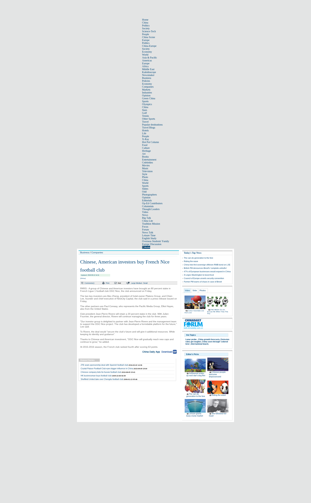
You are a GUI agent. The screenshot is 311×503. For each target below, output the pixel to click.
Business (146, 78)
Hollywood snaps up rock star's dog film (195, 374)
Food (144, 145)
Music (145, 168)
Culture (146, 148)
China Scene (148, 37)
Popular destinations (152, 124)
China (145, 22)
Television (147, 171)
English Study (149, 238)
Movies (146, 165)
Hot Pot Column (150, 142)
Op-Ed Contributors (152, 203)
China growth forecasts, (209, 339)
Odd (144, 191)
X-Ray (145, 139)
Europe (146, 40)
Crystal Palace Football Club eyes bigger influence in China (107, 368)
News (145, 215)
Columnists (148, 206)
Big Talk (146, 218)
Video (145, 212)
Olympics (147, 104)
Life (144, 133)
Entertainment (149, 159)
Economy (147, 51)
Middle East (148, 69)
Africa (145, 66)
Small (145, 283)
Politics (146, 25)
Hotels (145, 130)
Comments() (89, 283)
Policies (146, 81)
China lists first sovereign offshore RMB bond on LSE (207, 265)
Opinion (146, 95)
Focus (145, 226)
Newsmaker (148, 75)
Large (133, 283)
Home (145, 19)
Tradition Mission (151, 223)
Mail (119, 283)
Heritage (146, 150)
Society (146, 28)
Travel (145, 121)
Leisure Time (149, 235)
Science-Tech (149, 31)
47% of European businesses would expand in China (207, 271)
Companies (148, 86)
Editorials (147, 200)
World (145, 54)
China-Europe (149, 46)
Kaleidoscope (149, 72)
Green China (148, 98)
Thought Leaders (151, 209)
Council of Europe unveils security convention (204, 278)
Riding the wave (191, 261)
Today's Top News (192, 253)
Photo (145, 177)
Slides (145, 188)
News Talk (147, 232)
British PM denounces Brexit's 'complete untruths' (205, 268)
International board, (200, 344)
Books (145, 156)
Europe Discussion (151, 244)
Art (143, 153)
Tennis (145, 115)
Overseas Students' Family (155, 241)
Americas (147, 60)
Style (144, 174)
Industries (147, 92)
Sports (145, 101)
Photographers (149, 194)
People (145, 34)
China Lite (147, 220)
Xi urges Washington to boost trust (199, 275)
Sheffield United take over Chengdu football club (102, 379)
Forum (145, 229)
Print (107, 283)
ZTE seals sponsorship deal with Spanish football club (104, 365)
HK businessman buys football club (96, 376)
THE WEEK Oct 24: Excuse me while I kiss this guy (217, 311)
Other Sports (148, 118)
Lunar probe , (191, 339)
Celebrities (147, 162)
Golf (144, 113)
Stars (144, 110)
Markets (146, 89)
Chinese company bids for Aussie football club (101, 372)
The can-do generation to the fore (198, 258)
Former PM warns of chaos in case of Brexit (203, 282)
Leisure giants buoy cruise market (194, 414)
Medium (139, 283)
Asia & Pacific (149, 57)
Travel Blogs (148, 127)
